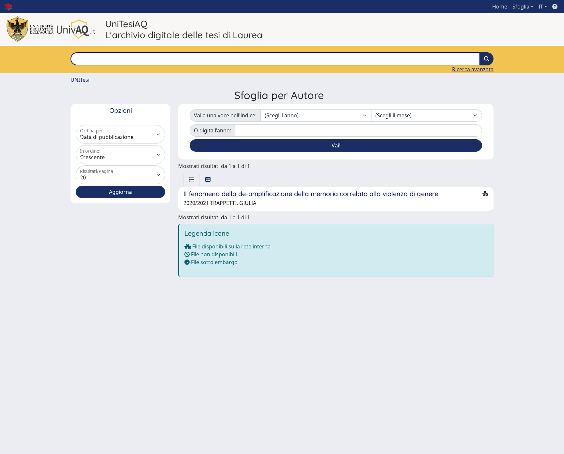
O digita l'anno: (212, 130)
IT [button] (541, 6)
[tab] (191, 179)
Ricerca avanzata (473, 69)
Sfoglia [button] (520, 6)
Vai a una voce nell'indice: (225, 115)
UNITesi (79, 79)
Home (499, 6)
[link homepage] (11, 6)
